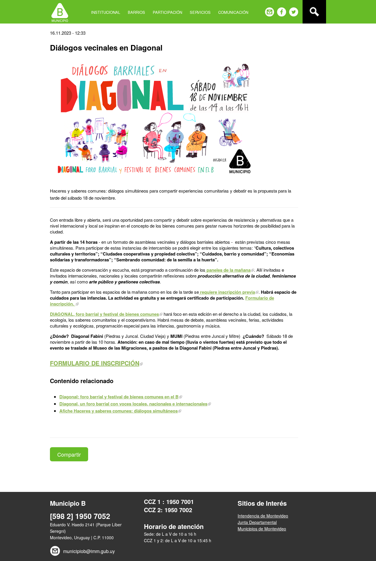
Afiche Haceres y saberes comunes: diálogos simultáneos (118, 411)
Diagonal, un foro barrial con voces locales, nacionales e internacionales (133, 403)
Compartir (69, 454)
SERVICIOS (200, 12)
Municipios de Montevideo (262, 529)
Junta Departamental (257, 522)
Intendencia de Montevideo (263, 516)
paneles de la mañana (228, 270)
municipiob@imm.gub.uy (89, 551)
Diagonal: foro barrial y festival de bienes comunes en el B (119, 396)
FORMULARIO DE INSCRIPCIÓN (94, 363)
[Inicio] (60, 12)
